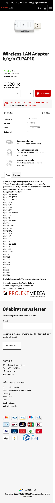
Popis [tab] (8, 175)
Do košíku (45, 93)
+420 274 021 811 (16, 2)
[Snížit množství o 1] (17, 93)
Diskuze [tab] (16, 175)
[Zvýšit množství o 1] (30, 93)
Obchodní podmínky (11, 387)
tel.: (6, 288)
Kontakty (6, 393)
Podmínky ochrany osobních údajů (17, 390)
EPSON (14, 76)
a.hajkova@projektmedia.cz (21, 285)
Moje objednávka (10, 406)
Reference (7, 396)
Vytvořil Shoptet (29, 490)
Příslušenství (33, 118)
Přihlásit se (12, 346)
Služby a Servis (9, 403)
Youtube (10, 374)
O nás (5, 400)
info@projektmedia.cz (38, 2)
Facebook (11, 371)
